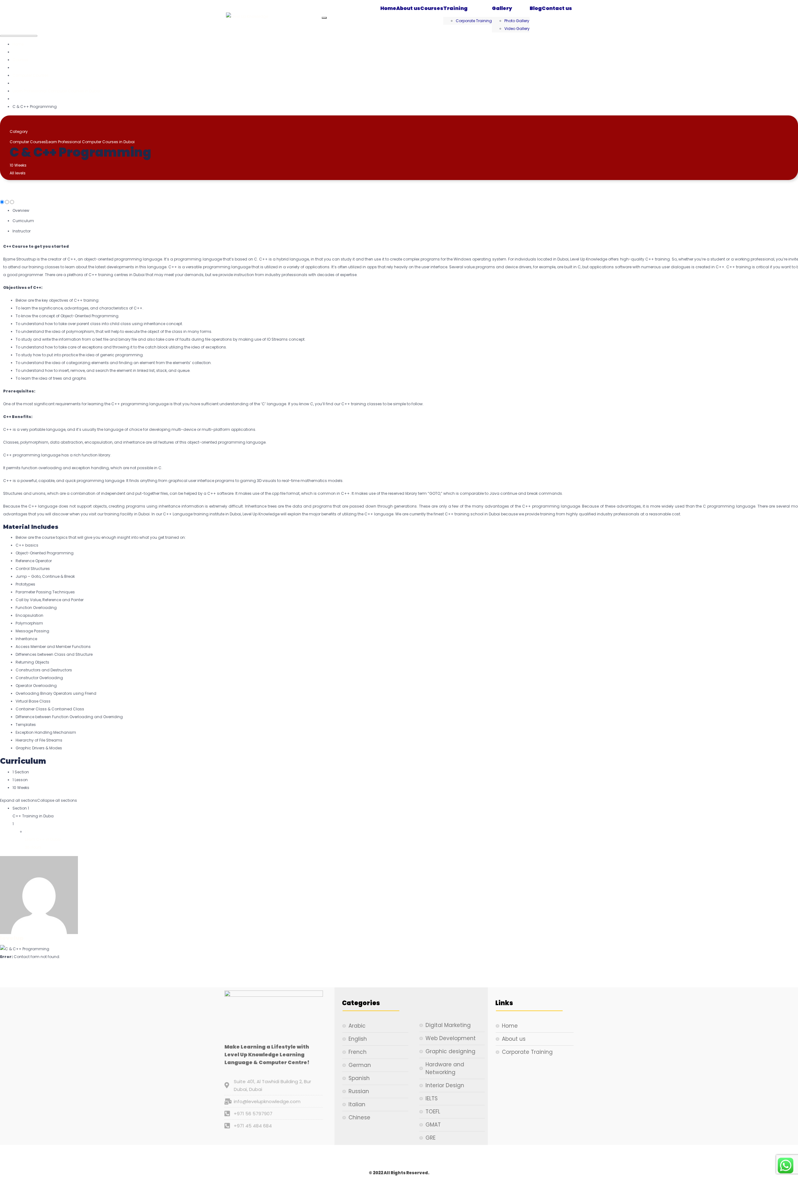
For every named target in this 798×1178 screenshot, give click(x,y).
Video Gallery (517, 28)
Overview (20, 210)
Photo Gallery (516, 20)
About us (408, 8)
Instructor (21, 231)
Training (455, 8)
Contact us (557, 8)
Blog (536, 8)
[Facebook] (358, 1157)
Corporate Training (474, 20)
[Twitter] (378, 1157)
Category (19, 131)
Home (388, 8)
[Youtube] (439, 1157)
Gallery (502, 8)
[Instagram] (399, 1157)
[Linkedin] (419, 1157)
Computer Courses (28, 141)
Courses (431, 8)
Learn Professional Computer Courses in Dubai (91, 141)
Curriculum (23, 220)
